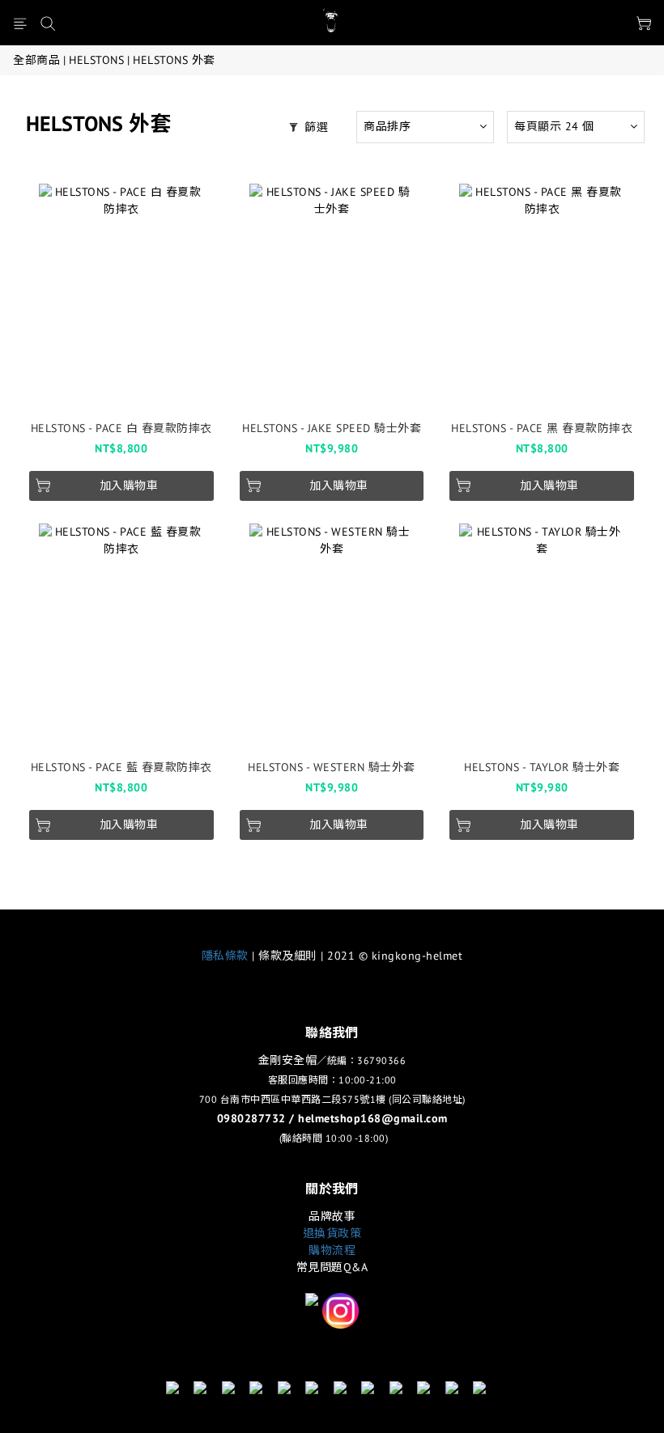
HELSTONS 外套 (174, 60)
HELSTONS (96, 60)
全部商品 (36, 60)
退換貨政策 (332, 1233)
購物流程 (332, 1250)
